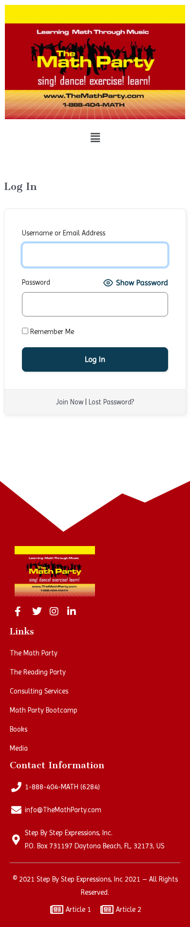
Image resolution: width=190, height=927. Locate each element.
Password (36, 282)
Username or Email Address (63, 233)
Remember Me (51, 332)
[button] (95, 138)
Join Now (69, 402)
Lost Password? (111, 402)
